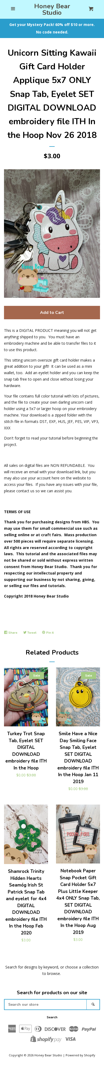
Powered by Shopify (80, 1055)
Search (52, 1017)
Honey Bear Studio (52, 9)
